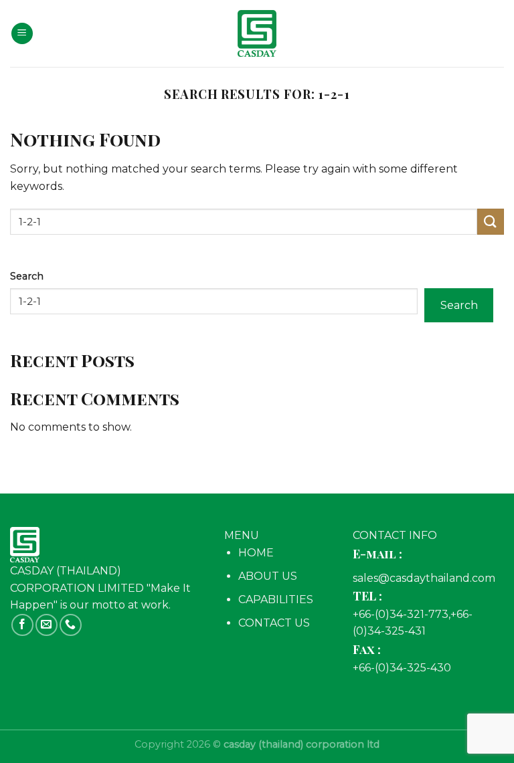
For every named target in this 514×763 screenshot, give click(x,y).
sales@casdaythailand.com (424, 578)
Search (27, 276)
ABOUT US (267, 576)
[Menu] (22, 34)
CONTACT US (274, 623)
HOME (256, 552)
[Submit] (490, 222)
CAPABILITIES (275, 599)
